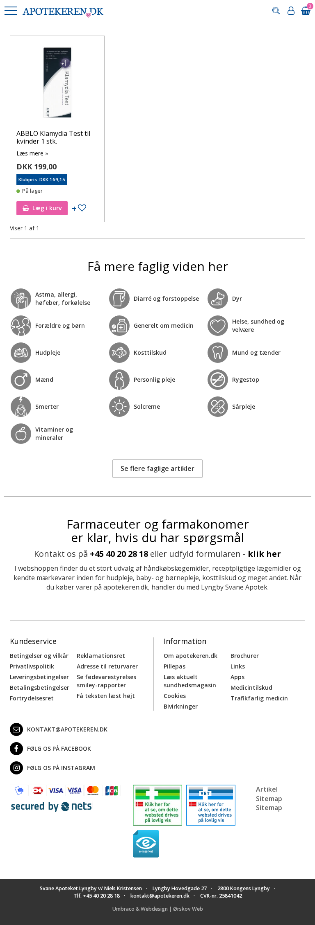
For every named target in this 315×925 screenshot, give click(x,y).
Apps (237, 677)
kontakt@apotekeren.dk (67, 729)
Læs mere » (32, 153)
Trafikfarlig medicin (259, 698)
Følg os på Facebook (59, 748)
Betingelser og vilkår (39, 655)
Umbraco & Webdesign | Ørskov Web (157, 908)
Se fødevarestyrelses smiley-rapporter (106, 681)
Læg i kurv (47, 208)
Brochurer (245, 655)
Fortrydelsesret (32, 698)
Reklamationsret (101, 655)
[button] (10, 10)
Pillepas (174, 666)
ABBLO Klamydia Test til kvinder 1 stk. (53, 137)
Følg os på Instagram (61, 768)
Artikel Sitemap (269, 794)
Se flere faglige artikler (157, 468)
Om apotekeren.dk (190, 655)
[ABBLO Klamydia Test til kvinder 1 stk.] (57, 85)
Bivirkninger (181, 706)
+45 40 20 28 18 (119, 553)
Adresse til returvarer (107, 666)
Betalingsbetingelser (39, 687)
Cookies (175, 696)
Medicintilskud (251, 687)
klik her (264, 553)
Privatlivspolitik (32, 666)
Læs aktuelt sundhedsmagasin (190, 681)
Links (238, 666)
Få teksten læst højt (106, 696)
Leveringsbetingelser (39, 677)
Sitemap (269, 807)
